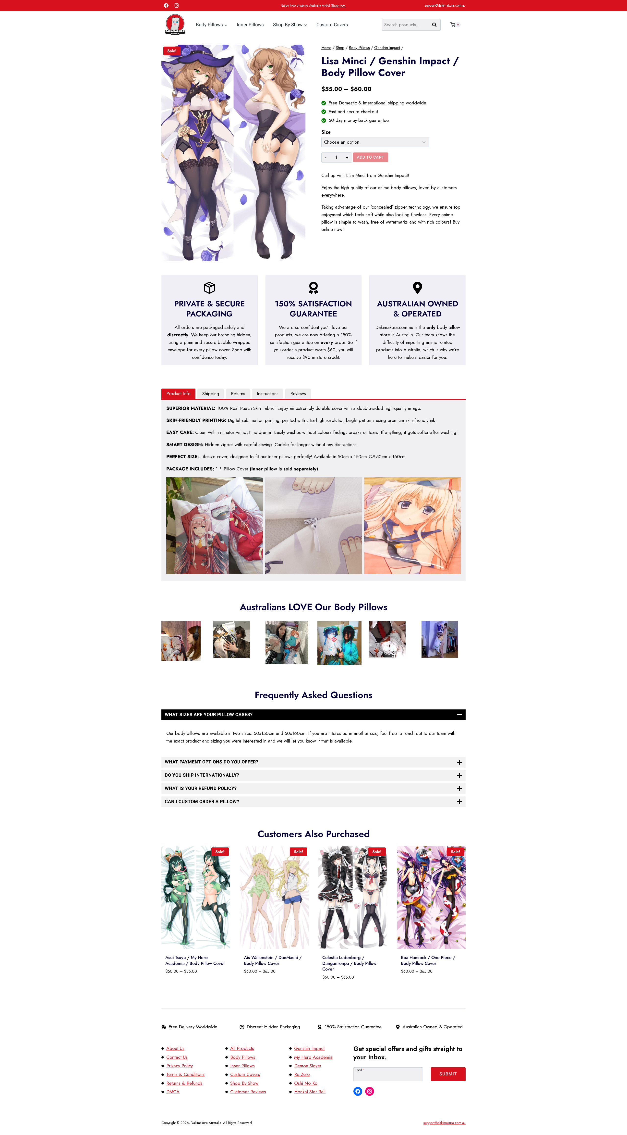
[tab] (178, 394)
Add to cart (370, 157)
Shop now (338, 5)
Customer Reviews (248, 1091)
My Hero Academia (313, 1057)
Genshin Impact (309, 1048)
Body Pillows (242, 1057)
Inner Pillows (250, 24)
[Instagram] (176, 5)
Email (359, 1070)
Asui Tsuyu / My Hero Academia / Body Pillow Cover (195, 960)
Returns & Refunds (184, 1083)
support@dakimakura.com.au (445, 5)
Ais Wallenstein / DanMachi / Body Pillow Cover (273, 960)
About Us (175, 1048)
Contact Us (177, 1057)
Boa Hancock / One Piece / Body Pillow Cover (428, 960)
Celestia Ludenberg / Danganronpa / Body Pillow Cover (349, 963)
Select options (181, 984)
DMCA (173, 1091)
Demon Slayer (307, 1065)
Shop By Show (244, 1083)
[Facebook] (166, 5)
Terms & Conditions (185, 1074)
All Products (242, 1048)
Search (436, 25)
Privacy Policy (179, 1065)
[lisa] (233, 153)
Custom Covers (332, 24)
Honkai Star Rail (310, 1091)
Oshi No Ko (305, 1083)
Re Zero (302, 1074)
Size (326, 132)
